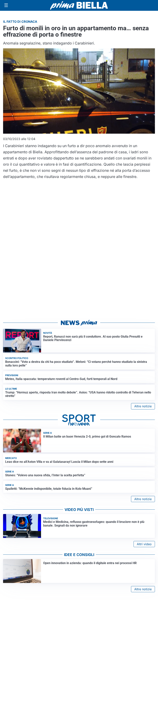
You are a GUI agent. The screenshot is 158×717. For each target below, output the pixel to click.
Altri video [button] (144, 544)
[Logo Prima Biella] (79, 5)
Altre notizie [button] (143, 406)
